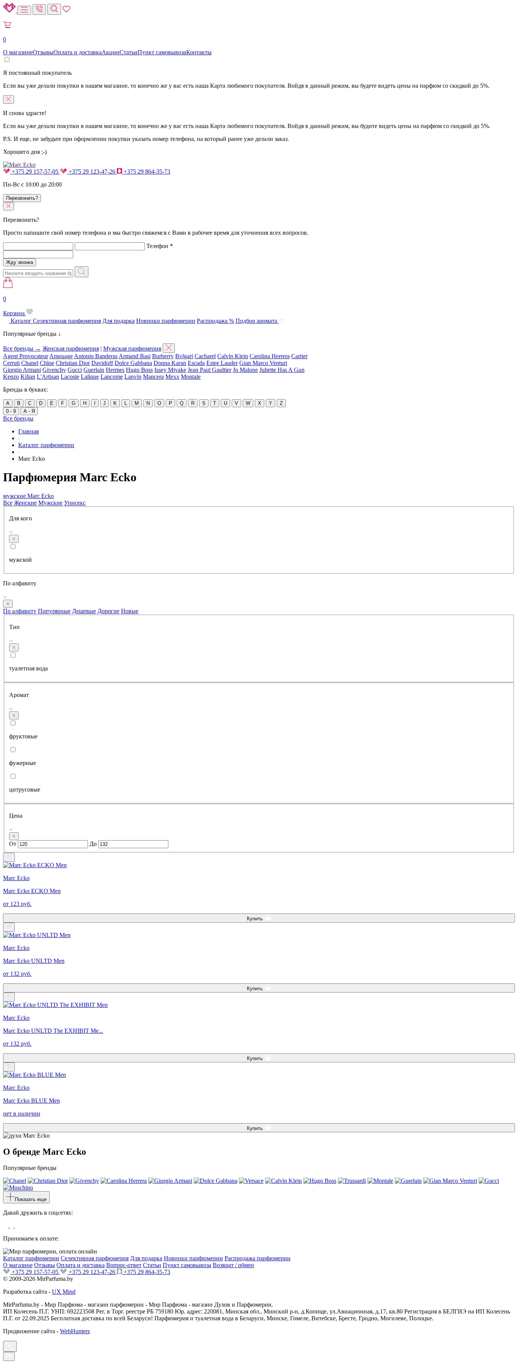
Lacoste (70, 376)
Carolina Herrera (270, 356)
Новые (129, 611)
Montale (191, 376)
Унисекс (75, 502)
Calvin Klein (232, 356)
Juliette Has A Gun (282, 370)
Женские (25, 502)
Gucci (74, 370)
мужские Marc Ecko (28, 496)
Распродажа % (215, 321)
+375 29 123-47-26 (92, 171)
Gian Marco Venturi (263, 363)
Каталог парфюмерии (31, 1258)
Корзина (14, 306)
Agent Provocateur (25, 356)
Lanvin (132, 376)
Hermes (115, 370)
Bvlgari (184, 356)
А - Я (29, 411)
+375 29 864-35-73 (146, 171)
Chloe (47, 363)
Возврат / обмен (233, 1265)
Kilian (27, 376)
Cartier (299, 356)
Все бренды (18, 418)
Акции (110, 52)
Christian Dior (73, 363)
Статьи (128, 52)
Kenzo (11, 376)
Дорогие (108, 611)
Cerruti (11, 363)
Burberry (163, 356)
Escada (196, 363)
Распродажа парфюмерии (257, 1258)
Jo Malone (245, 370)
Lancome (111, 376)
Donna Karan (170, 363)
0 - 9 (11, 411)
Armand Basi (135, 356)
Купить (255, 918)
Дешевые (84, 611)
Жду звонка (19, 262)
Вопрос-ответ (123, 1265)
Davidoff (102, 363)
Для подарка (118, 321)
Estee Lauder (222, 363)
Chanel (29, 363)
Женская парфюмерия (70, 348)
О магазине (18, 52)
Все (8, 502)
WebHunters (75, 1331)
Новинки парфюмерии (165, 321)
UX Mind (63, 1291)
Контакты (199, 52)
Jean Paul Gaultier (209, 370)
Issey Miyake (170, 370)
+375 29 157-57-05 (35, 171)
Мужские (50, 502)
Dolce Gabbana (133, 363)
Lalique (90, 376)
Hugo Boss (139, 370)
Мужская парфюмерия (132, 348)
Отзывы (43, 52)
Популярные (54, 611)
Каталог (21, 321)
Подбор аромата (257, 321)
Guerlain (93, 370)
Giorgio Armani (22, 370)
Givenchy (54, 370)
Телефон (159, 246)
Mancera (153, 376)
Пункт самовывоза (162, 52)
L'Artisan (48, 376)
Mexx (172, 376)
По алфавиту (19, 611)
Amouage (61, 356)
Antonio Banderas (96, 356)
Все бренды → (22, 348)
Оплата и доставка (77, 52)
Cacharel (205, 356)
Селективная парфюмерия (67, 321)
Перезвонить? (22, 198)
